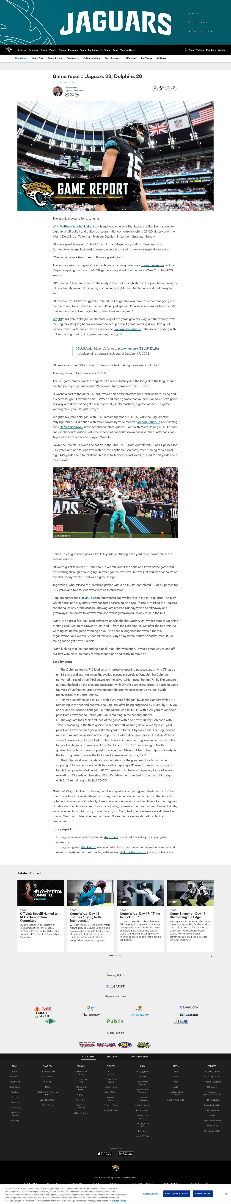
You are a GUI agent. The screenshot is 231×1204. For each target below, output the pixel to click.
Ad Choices (115, 1183)
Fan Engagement (142, 1071)
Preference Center (199, 1183)
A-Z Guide (81, 1095)
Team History (14, 1107)
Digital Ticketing (111, 1110)
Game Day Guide (48, 1071)
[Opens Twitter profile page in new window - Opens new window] (72, 95)
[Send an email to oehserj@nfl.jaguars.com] (77, 95)
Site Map (96, 1183)
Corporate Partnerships (212, 1120)
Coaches (14, 1092)
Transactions (14, 1076)
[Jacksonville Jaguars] (115, 1168)
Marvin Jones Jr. (148, 422)
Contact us (76, 1183)
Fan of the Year (142, 1110)
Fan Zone (142, 1076)
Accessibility (81, 1100)
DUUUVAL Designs (142, 1105)
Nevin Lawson (90, 597)
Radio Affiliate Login (175, 1100)
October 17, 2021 (137, 353)
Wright (57, 319)
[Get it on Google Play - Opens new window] (125, 1155)
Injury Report (14, 1082)
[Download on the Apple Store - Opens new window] (104, 1154)
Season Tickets (111, 1087)
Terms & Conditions (211, 1131)
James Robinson (71, 427)
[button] (111, 956)
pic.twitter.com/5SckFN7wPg (138, 348)
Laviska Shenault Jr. (127, 329)
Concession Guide (47, 1100)
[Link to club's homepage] (9, 49)
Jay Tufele (111, 837)
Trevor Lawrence (152, 265)
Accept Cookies (202, 1193)
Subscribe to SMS (212, 1105)
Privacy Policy (212, 1125)
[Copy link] (173, 89)
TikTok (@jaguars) (211, 1100)
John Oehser (71, 87)
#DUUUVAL (84, 348)
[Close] (226, 1193)
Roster (14, 1071)
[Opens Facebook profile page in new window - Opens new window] (67, 95)
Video (175, 1082)
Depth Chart (14, 1087)
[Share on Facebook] (155, 90)
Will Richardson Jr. (133, 852)
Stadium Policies (81, 1113)
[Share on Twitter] (161, 90)
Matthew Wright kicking (76, 226)
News (176, 1071)
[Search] (186, 50)
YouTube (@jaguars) (212, 1076)
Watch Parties (47, 1105)
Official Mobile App (212, 1071)
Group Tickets (111, 1092)
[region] (115, 1194)
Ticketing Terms (111, 1105)
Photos (176, 1076)
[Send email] (167, 90)
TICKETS (111, 1066)
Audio (175, 1087)
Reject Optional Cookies (177, 1193)
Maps (47, 1087)
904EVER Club (142, 1136)
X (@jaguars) (212, 1087)
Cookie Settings (171, 1183)
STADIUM (81, 1066)
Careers (212, 1115)
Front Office (14, 1102)
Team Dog (14, 1120)
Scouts (15, 1097)
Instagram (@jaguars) (212, 1082)
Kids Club (142, 1131)
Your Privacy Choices (142, 1183)
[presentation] (212, 956)
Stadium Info (47, 1076)
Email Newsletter (212, 1110)
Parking (47, 1082)
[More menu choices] (139, 49)
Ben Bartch (88, 847)
